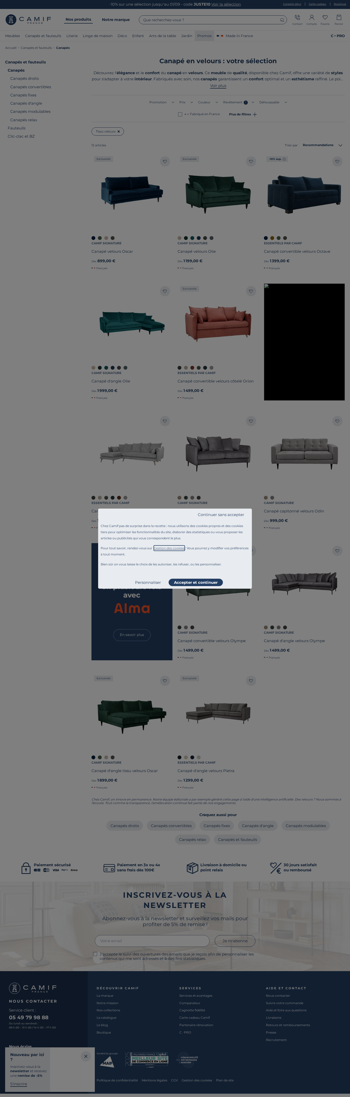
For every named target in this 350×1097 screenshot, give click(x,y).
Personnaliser (148, 582)
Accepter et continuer (196, 582)
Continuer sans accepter (221, 514)
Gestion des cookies (169, 548)
